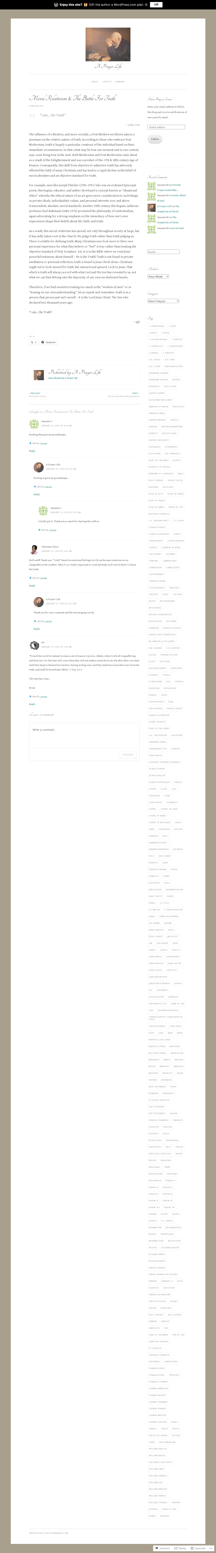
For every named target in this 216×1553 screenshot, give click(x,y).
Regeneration (173, 1227)
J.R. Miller (154, 909)
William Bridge (157, 1455)
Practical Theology (160, 1153)
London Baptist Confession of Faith (166, 1018)
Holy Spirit (165, 856)
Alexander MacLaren (160, 400)
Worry (152, 1516)
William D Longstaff (160, 1462)
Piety (168, 1147)
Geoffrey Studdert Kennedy (164, 762)
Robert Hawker (157, 1268)
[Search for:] (163, 252)
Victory (176, 1435)
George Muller (157, 775)
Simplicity (154, 1328)
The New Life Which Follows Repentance (124, 395)
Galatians (177, 735)
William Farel (156, 1469)
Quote (175, 1214)
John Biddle (155, 956)
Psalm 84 (153, 1194)
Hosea (174, 869)
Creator (153, 594)
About (94, 81)
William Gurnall (158, 1476)
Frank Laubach (157, 722)
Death (152, 601)
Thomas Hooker (157, 1408)
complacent (173, 567)
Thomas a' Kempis (158, 1382)
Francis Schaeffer (159, 715)
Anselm (153, 426)
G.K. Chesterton (158, 735)
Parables (178, 1120)
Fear (170, 702)
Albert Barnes (157, 393)
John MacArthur (158, 977)
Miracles (179, 1066)
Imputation (155, 889)
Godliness (154, 796)
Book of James (156, 507)
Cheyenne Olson (50, 546)
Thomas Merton (157, 1415)
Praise (179, 1153)
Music (180, 1073)
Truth (175, 1429)
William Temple (157, 1496)
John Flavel (155, 970)
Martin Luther (157, 1046)
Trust (164, 1429)
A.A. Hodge (154, 359)
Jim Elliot (172, 936)
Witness (153, 1509)
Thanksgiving (157, 1375)
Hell (165, 836)
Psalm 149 (169, 1207)
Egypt (152, 661)
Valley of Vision (158, 1435)
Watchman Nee (167, 1442)
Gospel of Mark (157, 816)
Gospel (152, 809)
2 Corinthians (175, 346)
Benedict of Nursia (159, 467)
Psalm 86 (167, 1194)
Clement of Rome (171, 547)
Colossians (155, 554)
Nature (153, 1080)
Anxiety (153, 433)
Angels (175, 420)
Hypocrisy (154, 883)
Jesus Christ (156, 936)
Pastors (167, 1127)
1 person (43, 443)
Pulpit (164, 1214)
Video (152, 1442)
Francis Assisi (174, 708)
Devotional (155, 608)
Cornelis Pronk (157, 581)
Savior (152, 1308)
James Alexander (168, 916)
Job (150, 943)
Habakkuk (164, 829)
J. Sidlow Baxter (173, 909)
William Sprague (158, 1489)
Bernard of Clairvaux (161, 473)
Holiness (178, 849)
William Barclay (158, 1449)
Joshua (178, 983)
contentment (156, 574)
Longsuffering (157, 1026)
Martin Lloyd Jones (159, 1039)
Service (165, 1321)
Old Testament (157, 1113)
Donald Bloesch (172, 628)
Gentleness (155, 755)
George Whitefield (159, 782)
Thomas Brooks (157, 1395)
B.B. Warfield (172, 453)
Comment (128, 754)
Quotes (153, 1221)
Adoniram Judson (158, 379)
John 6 (152, 950)
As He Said (178, 228)
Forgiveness (156, 708)
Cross (165, 594)
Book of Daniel (176, 494)
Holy (151, 856)
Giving (152, 789)
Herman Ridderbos (159, 849)
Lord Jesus (176, 1026)
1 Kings (153, 333)
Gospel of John (169, 809)
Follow (155, 139)
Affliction (170, 386)
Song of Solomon (158, 1335)
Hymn (166, 876)
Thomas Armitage (158, 1388)
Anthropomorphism (172, 426)
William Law (156, 1482)
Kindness (173, 997)
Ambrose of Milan (158, 406)
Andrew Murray (157, 420)
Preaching (154, 1167)
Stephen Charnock (159, 1355)
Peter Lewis (155, 1140)
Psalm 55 (167, 1187)
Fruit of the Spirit (159, 728)
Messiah (179, 1060)
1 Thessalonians (158, 339)
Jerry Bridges (156, 930)
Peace (166, 1133)
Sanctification (157, 1301)
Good (167, 796)
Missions (153, 1073)
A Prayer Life (108, 66)
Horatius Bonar (157, 869)
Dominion (154, 628)
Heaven (178, 829)
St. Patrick (155, 1348)
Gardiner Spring (158, 742)
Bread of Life (176, 507)
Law (151, 1010)
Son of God (178, 1335)
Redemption (155, 1227)
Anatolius (178, 406)
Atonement (171, 447)
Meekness (154, 1060)
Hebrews (153, 836)
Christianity (156, 541)
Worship (164, 1516)
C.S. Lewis (178, 520)
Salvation (169, 1288)
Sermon (153, 1321)
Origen (173, 1113)
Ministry (164, 1066)
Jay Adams (154, 923)
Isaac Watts (156, 896)
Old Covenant (157, 1106)
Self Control (156, 1315)
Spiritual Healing (159, 1341)
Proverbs (172, 1174)
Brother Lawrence (159, 514)
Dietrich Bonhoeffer (160, 614)
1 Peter (165, 333)
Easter (152, 655)
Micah (152, 1066)
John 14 (176, 950)
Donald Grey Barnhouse (162, 634)
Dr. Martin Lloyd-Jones (161, 641)
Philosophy (155, 1147)
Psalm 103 (154, 1207)
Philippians (172, 1140)
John (175, 943)
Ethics (166, 675)
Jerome (168, 923)
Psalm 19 (170, 1180)
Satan (173, 1301)
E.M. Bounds (155, 648)
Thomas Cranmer (158, 1402)
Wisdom (176, 1502)
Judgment (162, 990)
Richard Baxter (170, 1247)
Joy (150, 990)
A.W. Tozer (154, 366)
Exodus (179, 681)
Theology (174, 1375)
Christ (177, 534)
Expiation (154, 688)
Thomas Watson (158, 1422)
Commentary (170, 561)
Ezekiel (153, 695)
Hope (165, 863)
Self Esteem (174, 1315)
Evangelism (155, 681)
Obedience (168, 1093)
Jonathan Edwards (159, 983)
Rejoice (153, 1234)
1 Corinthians (156, 326)
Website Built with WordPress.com (48, 1533)
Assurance (155, 447)
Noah (173, 1086)
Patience (154, 1133)
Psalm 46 (153, 1187)
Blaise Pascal (175, 480)
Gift (156, 4)
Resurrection (156, 1241)
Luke (161, 1033)
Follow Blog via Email (159, 99)
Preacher (166, 1160)
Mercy (167, 1060)
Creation (174, 588)
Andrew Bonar (157, 413)
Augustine (155, 453)
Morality (168, 1073)
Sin (166, 1328)
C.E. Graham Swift (159, 520)
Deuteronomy (167, 601)
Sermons (120, 81)
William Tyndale (158, 1502)
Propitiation (156, 1174)
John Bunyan (156, 963)
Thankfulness (157, 1368)
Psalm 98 (167, 1200)
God (174, 789)
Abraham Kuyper (174, 366)
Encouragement (158, 668)
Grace (178, 822)
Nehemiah (166, 1080)
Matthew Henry (158, 1053)
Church (153, 547)
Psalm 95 (153, 1200)
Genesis (175, 749)
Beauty (177, 460)
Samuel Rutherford (160, 1294)
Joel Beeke (162, 943)
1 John (172, 326)
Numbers (153, 1093)
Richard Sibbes (157, 1254)
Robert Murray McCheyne (163, 1274)
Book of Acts (156, 494)
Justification (156, 997)
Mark (180, 1033)
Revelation (174, 1241)
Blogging (168, 487)
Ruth (180, 1281)
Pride (167, 1167)
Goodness (172, 802)
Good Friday (155, 802)
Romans (153, 1281)
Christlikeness (175, 541)
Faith (164, 695)
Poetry (179, 1147)
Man (170, 1033)
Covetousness (157, 588)
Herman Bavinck (158, 842)
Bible (181, 473)
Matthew (175, 1046)
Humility (154, 876)
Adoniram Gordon (158, 373)
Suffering (154, 1361)
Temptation (170, 1361)
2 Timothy (168, 353)
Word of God (169, 1509)
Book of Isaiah (157, 500)
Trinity (153, 1429)
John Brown (172, 956)
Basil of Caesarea (159, 460)
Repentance (167, 1234)
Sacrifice (154, 1288)
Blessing (154, 487)
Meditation (177, 1053)
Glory (164, 789)
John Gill (172, 970)
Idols (167, 883)
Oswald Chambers (159, 1120)
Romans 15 (167, 1281)
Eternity (154, 675)
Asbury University (159, 440)
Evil (168, 681)
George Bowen (157, 769)
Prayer (152, 1160)
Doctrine (172, 621)
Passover (154, 1127)
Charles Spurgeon (159, 534)
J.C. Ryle (164, 903)
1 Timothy (177, 339)
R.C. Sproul (167, 1221)
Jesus (171, 930)
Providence (155, 1180)
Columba (170, 554)
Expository (170, 688)
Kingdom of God (157, 1003)
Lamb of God (177, 1003)
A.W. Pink (170, 359)
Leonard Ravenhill (168, 1010)
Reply (32, 451)
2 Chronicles (156, 346)
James (152, 916)
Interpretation (174, 889)
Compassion (155, 567)
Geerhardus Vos (158, 749)
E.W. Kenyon (173, 648)
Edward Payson (169, 655)
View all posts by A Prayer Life (62, 378)
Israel (152, 903)
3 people (43, 578)
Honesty (153, 863)
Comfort (153, 561)
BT (43, 642)
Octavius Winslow (159, 1100)
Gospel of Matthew (160, 822)
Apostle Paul (169, 433)
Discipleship (155, 621)
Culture (177, 594)
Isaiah (170, 896)
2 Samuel (154, 353)
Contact (107, 81)
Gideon (178, 782)
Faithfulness (156, 702)
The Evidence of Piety (37, 395)
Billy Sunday (156, 480)
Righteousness (157, 1261)
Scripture (165, 1308)
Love (151, 1033)
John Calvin (174, 963)
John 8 (163, 950)
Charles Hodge (157, 527)
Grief (152, 829)
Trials (174, 1422)
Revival (153, 1247)
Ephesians (176, 668)
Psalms (153, 1214)
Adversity (154, 386)
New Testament (157, 1086)
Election (165, 661)
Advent (176, 379)
